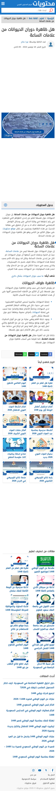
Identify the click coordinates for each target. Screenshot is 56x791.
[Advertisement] (28, 81)
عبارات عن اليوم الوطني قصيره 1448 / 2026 (33, 699)
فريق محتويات (30, 783)
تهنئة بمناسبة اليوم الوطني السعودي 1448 (33, 757)
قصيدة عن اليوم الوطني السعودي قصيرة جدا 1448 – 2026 (29, 748)
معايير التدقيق (49, 783)
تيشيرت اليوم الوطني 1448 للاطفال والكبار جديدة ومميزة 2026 (30, 728)
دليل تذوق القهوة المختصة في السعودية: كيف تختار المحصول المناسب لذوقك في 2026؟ (29, 685)
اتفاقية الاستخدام (47, 779)
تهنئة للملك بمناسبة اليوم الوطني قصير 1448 (32, 720)
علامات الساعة (12, 251)
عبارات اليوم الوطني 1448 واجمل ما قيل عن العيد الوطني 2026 (31, 738)
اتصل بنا (51, 775)
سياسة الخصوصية (29, 779)
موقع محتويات (9, 229)
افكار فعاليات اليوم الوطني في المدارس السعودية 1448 (30, 712)
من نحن (33, 775)
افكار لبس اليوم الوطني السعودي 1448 (35, 705)
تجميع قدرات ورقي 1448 (42, 693)
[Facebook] (52, 770)
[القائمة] (3, 3)
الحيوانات (36, 312)
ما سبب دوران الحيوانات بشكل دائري (27, 276)
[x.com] (46, 770)
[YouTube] (40, 770)
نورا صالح (24, 42)
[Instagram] (33, 770)
